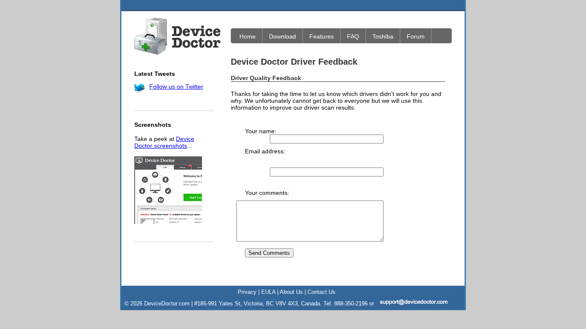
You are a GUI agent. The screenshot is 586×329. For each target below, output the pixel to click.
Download (282, 36)
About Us (291, 292)
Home (247, 36)
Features (321, 36)
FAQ (353, 36)
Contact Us (321, 292)
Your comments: (267, 192)
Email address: (265, 151)
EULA (268, 292)
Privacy (247, 292)
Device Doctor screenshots (164, 142)
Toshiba (382, 36)
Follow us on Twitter (176, 86)
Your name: (260, 131)
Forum (416, 36)
